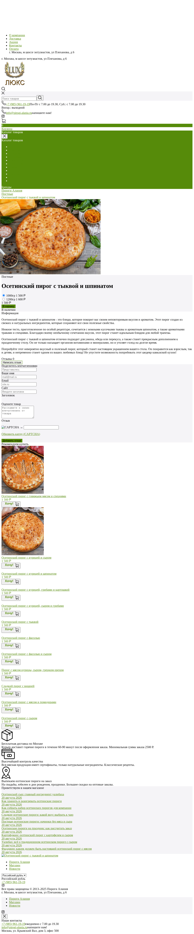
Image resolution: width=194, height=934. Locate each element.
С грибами (16, 157)
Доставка (15, 38)
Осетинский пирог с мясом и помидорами (29, 702)
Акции (13, 42)
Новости (14, 868)
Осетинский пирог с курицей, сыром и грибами (33, 605)
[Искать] (40, 98)
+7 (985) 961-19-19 (18, 104)
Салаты (14, 146)
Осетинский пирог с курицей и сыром (26, 557)
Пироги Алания (12, 190)
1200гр (11, 299)
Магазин (14, 865)
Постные (15, 170)
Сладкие (14, 167)
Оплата (14, 48)
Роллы (13, 180)
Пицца (13, 177)
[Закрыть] (5, 916)
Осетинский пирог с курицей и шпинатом (29, 573)
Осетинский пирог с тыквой (20, 621)
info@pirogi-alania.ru (19, 112)
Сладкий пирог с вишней (18, 686)
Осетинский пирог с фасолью (21, 637)
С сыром (14, 153)
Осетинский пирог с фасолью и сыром (27, 654)
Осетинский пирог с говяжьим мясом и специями (34, 496)
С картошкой (17, 163)
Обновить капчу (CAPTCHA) (21, 434)
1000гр (11, 295)
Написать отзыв (12, 362)
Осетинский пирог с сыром (19, 718)
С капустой (16, 160)
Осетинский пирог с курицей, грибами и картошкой (36, 589)
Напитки (15, 174)
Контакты (15, 45)
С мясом (14, 150)
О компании (17, 35)
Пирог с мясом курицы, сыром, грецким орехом (33, 670)
